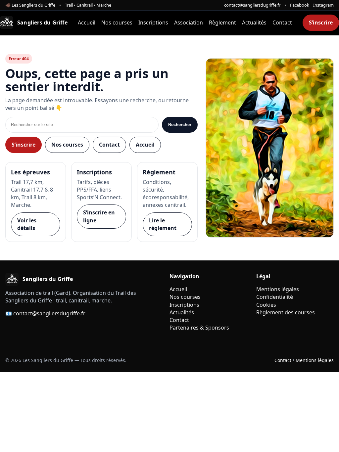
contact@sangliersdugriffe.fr (252, 5)
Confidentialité (274, 296)
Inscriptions (153, 22)
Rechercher (179, 124)
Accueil (86, 22)
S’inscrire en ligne (99, 216)
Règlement (222, 22)
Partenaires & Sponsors (199, 327)
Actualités (254, 22)
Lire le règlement (162, 224)
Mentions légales (277, 289)
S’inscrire (321, 22)
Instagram (323, 5)
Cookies (266, 304)
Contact (282, 22)
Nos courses (116, 22)
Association (188, 22)
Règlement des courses (285, 312)
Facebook (299, 5)
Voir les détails (26, 224)
